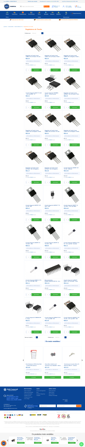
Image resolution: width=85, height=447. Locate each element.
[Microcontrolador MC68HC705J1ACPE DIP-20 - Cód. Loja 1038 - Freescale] (52, 270)
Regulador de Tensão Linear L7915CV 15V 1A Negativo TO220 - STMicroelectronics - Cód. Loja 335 (34, 131)
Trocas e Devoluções (28, 393)
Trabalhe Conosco (27, 395)
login (7, 1)
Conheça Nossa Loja (28, 397)
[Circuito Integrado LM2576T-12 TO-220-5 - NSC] (52, 232)
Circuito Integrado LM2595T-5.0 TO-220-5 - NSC (33, 243)
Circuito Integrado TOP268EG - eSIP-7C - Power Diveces (52, 93)
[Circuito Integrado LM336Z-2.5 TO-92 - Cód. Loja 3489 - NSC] (33, 270)
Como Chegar (26, 398)
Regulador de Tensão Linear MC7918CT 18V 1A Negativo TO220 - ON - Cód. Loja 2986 (32, 169)
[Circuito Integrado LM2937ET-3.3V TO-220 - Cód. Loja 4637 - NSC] (72, 307)
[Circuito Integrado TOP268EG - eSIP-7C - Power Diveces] (52, 82)
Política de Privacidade (28, 392)
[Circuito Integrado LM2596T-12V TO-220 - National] (72, 157)
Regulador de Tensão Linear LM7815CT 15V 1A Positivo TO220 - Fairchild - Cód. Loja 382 (71, 94)
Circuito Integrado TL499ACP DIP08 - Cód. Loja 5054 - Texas (71, 281)
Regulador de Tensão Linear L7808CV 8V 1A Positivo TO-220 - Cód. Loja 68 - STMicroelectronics (52, 131)
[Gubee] (68, 418)
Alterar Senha (51, 392)
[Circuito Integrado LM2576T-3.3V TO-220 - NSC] (33, 195)
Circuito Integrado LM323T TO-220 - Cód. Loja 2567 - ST (34, 93)
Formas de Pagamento (41, 390)
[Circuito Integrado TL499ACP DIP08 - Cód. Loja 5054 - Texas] (72, 270)
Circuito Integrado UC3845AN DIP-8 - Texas (33, 318)
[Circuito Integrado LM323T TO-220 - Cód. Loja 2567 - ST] (33, 82)
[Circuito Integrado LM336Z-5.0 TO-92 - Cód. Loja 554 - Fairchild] (72, 232)
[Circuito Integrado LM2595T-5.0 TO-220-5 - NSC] (33, 232)
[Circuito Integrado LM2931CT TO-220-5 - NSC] (52, 195)
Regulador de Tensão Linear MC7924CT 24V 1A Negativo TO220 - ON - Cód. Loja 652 (51, 169)
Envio (37, 392)
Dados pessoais (52, 390)
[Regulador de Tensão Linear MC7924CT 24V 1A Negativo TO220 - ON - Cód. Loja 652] (52, 157)
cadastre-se (13, 1)
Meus (69, 6)
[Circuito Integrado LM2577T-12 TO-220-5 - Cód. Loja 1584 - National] (72, 195)
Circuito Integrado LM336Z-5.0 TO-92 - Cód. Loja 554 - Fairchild (72, 243)
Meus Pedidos (52, 393)
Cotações (38, 395)
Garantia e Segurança (40, 393)
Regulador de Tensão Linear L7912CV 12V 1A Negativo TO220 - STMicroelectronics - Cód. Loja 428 (72, 131)
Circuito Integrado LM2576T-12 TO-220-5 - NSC (52, 243)
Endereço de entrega (53, 395)
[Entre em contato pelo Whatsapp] (81, 444)
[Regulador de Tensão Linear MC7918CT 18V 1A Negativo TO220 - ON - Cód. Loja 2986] (33, 157)
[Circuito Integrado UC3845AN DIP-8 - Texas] (33, 307)
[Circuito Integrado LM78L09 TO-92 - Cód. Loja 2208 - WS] (52, 307)
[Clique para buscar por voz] (21, 6)
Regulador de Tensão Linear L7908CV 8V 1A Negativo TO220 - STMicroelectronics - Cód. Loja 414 (72, 56)
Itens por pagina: (29, 337)
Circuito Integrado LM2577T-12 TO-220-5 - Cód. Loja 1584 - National (71, 206)
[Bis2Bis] (58, 418)
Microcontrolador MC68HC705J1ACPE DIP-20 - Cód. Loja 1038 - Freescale (52, 281)
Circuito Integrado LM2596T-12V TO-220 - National (71, 168)
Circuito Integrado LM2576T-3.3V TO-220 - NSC (33, 206)
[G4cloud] (63, 418)
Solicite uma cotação (32, 1)
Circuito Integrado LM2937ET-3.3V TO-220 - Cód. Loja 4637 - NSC (71, 318)
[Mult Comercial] (10, 6)
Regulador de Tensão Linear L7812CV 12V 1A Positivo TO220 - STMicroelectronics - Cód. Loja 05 (52, 56)
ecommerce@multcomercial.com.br (10, 408)
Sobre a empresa (27, 390)
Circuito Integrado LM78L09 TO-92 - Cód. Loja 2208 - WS (52, 318)
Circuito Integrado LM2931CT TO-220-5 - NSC (52, 206)
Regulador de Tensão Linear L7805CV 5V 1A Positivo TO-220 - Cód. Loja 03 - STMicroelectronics (33, 56)
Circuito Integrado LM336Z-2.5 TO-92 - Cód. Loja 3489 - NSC (34, 281)
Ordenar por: (28, 33)
